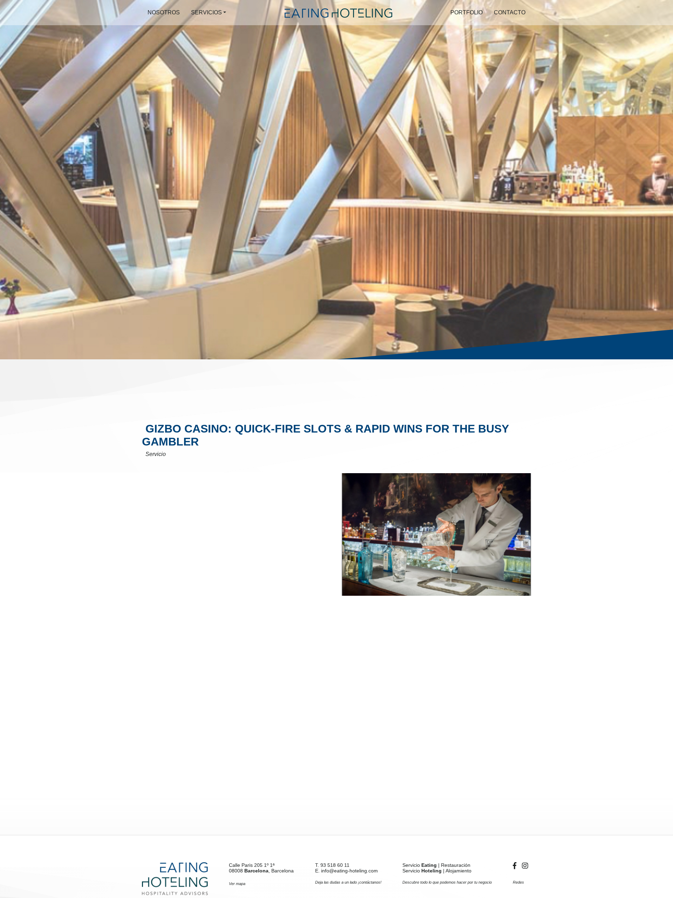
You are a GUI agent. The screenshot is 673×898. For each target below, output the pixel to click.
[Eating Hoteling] (175, 878)
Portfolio (466, 12)
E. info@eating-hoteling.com (346, 870)
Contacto (509, 12)
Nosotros (164, 12)
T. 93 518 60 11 (332, 865)
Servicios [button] (206, 12)
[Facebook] (516, 865)
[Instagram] (525, 865)
